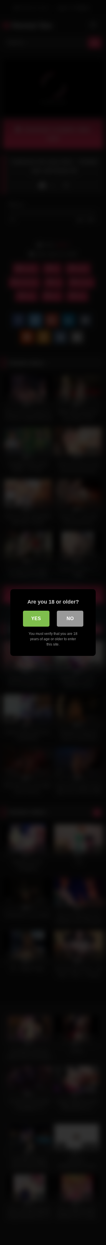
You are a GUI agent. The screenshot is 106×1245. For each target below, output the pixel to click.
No (70, 618)
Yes (36, 618)
